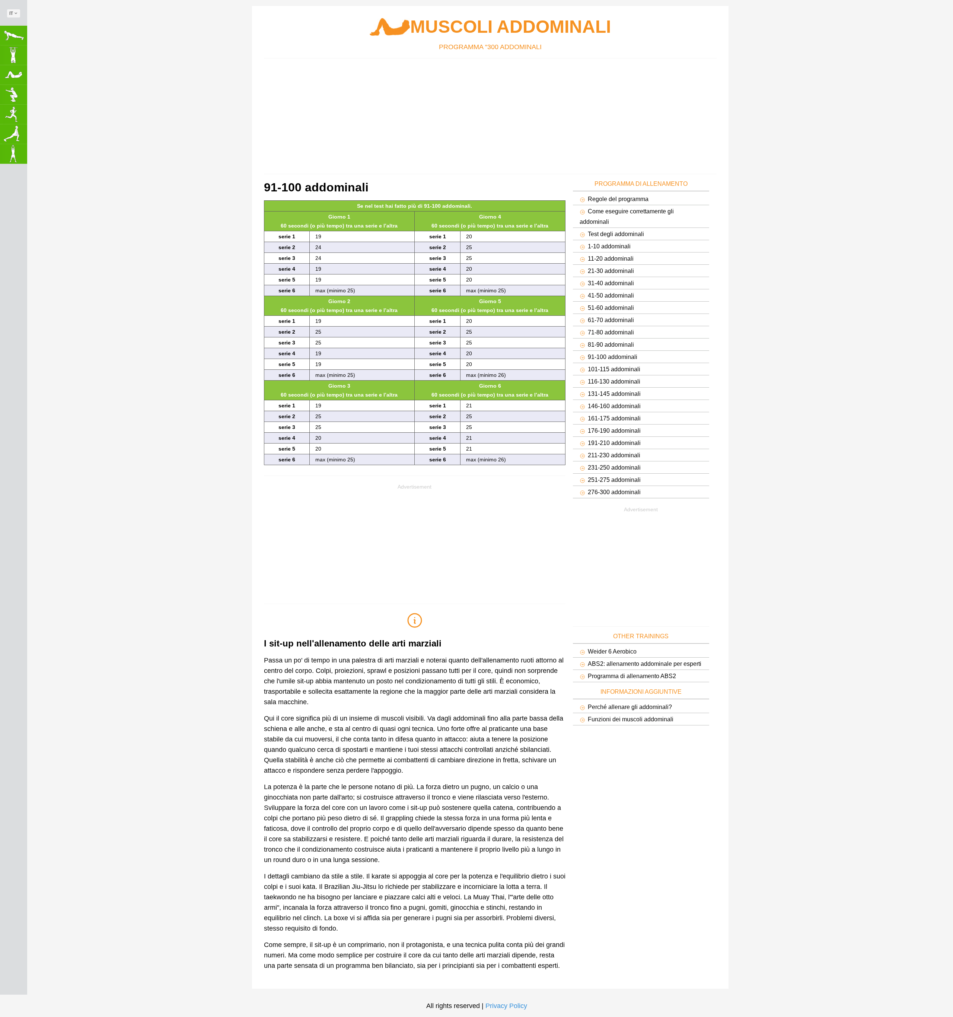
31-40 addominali (611, 283)
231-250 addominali (614, 467)
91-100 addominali (612, 356)
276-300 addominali (614, 492)
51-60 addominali (611, 307)
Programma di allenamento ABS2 (632, 676)
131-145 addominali (614, 393)
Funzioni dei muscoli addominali (630, 719)
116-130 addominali (614, 381)
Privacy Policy (506, 1006)
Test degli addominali (616, 234)
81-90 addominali (611, 344)
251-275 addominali (614, 479)
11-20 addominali (611, 258)
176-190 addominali (614, 430)
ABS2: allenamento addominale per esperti (644, 663)
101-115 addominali (614, 369)
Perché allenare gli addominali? (630, 706)
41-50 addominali (611, 295)
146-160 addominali (614, 406)
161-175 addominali (614, 418)
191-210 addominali (614, 442)
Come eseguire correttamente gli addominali (627, 216)
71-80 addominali (611, 332)
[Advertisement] (487, 114)
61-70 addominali (611, 320)
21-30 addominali (611, 270)
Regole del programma (618, 199)
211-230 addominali (614, 455)
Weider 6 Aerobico (612, 651)
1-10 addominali (609, 246)
